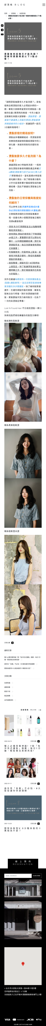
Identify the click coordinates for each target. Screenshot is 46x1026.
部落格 (13, 13)
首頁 (5, 13)
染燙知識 (22, 13)
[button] (42, 6)
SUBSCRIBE (36, 876)
